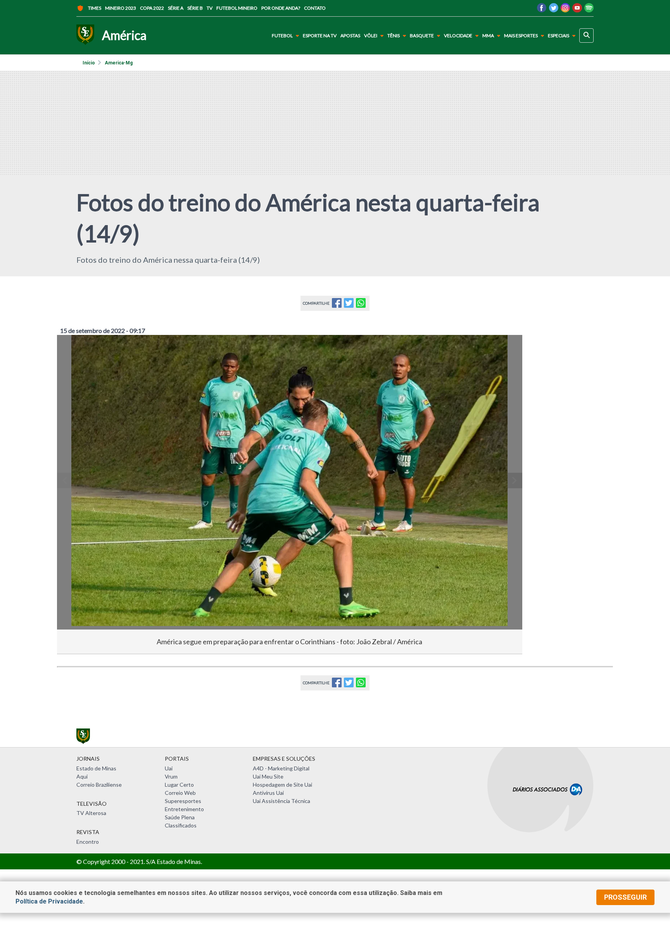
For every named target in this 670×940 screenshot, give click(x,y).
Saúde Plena (180, 817)
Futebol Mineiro (236, 8)
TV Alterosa (91, 813)
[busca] (586, 35)
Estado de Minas (96, 768)
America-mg (119, 63)
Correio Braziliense (99, 784)
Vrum (171, 776)
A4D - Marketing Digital (281, 768)
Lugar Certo (179, 784)
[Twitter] (553, 10)
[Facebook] (541, 10)
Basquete (422, 35)
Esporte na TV (320, 35)
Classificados (181, 825)
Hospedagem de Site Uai (282, 784)
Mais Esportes (521, 35)
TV (209, 8)
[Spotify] (589, 10)
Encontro (87, 841)
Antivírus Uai (268, 792)
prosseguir (625, 897)
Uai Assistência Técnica (281, 801)
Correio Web (180, 792)
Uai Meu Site (268, 776)
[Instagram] (565, 10)
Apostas (350, 35)
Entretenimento (184, 809)
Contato (315, 8)
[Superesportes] (85, 35)
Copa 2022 (152, 8)
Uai (169, 768)
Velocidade (458, 35)
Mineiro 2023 (120, 8)
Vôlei (370, 35)
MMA (488, 35)
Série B (195, 8)
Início (89, 63)
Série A (175, 8)
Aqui (82, 776)
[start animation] (76, 352)
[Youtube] (577, 10)
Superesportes (183, 801)
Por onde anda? (280, 8)
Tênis (393, 35)
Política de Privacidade (49, 901)
